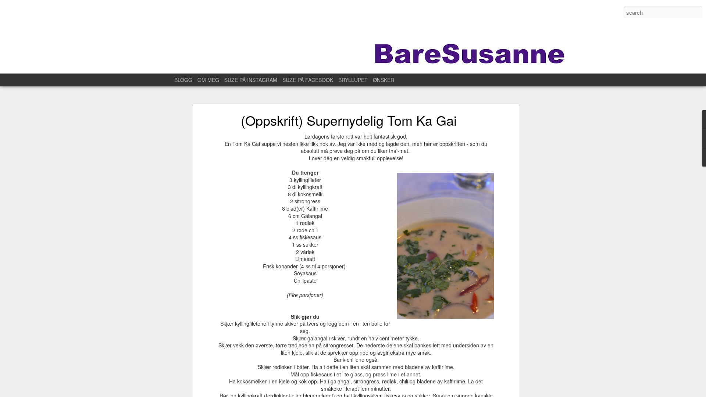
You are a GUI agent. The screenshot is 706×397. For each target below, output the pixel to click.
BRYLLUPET (353, 79)
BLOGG (183, 79)
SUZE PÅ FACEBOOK (307, 79)
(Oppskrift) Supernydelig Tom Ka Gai (349, 120)
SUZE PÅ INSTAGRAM (250, 79)
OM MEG (208, 79)
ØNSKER (383, 79)
